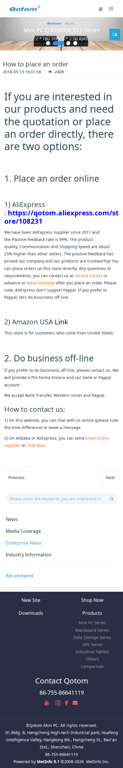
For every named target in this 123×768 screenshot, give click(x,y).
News (12, 519)
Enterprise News (23, 543)
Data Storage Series (92, 637)
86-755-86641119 (61, 692)
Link (61, 321)
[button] (7, 34)
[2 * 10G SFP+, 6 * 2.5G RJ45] (61, 34)
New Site (30, 600)
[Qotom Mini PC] (25, 8)
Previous (16, 477)
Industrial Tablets (92, 651)
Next (110, 477)
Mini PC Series (92, 622)
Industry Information (28, 554)
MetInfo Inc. (98, 761)
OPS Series (92, 644)
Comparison (92, 666)
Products (92, 613)
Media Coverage (23, 531)
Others (92, 659)
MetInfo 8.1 (48, 761)
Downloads (31, 613)
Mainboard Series (92, 630)
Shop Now (92, 600)
